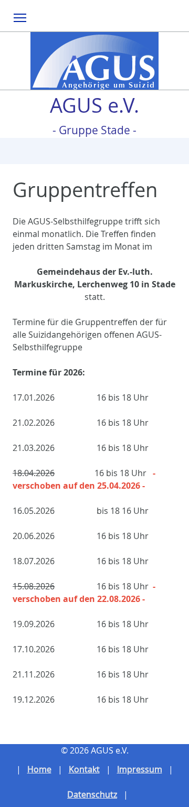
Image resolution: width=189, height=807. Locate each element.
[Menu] (20, 17)
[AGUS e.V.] (94, 61)
